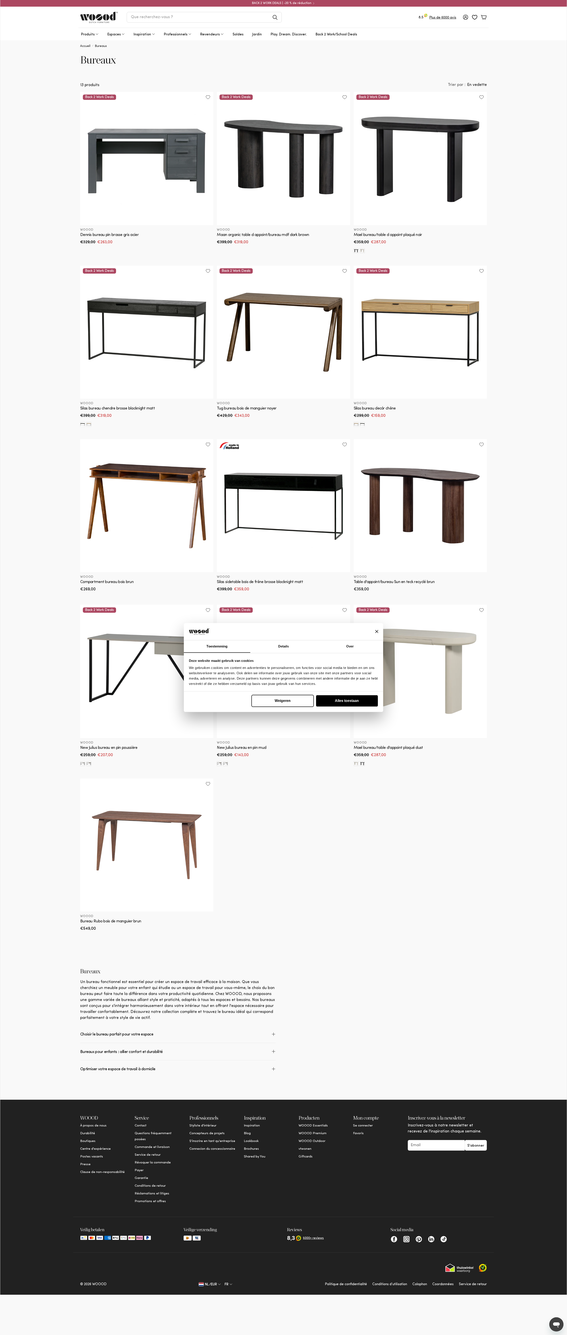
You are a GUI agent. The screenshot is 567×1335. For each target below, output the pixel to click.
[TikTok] (443, 1239)
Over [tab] (350, 646)
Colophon (419, 1284)
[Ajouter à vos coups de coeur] (208, 97)
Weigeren (283, 701)
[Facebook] (394, 1239)
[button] (204, 17)
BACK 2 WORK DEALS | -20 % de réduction (281, 3)
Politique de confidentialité (346, 1284)
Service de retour (473, 1284)
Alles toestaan (347, 701)
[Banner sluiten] (376, 631)
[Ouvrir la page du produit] (146, 505)
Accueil (85, 46)
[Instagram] (406, 1239)
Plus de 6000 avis (442, 17)
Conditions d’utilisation (389, 1284)
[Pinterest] (418, 1239)
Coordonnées (443, 1284)
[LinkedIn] (431, 1239)
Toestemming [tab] (216, 646)
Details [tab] (283, 646)
